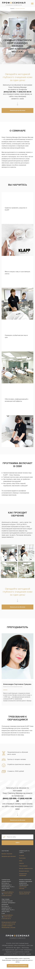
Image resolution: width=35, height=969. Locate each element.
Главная (12, 8)
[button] (17, 735)
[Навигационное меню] (32, 3)
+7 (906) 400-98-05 (23, 717)
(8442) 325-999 (10, 717)
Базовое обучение (20, 8)
